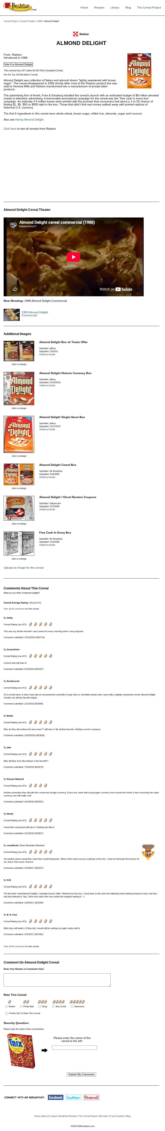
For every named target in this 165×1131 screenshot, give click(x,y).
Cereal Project (11, 21)
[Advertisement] (64, 166)
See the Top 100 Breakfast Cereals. (21, 74)
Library (114, 7)
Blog (128, 7)
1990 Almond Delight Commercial (35, 314)
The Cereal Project (149, 7)
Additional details (47, 354)
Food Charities (117, 1116)
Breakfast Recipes (68, 1116)
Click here (10, 128)
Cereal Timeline (27, 21)
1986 (39, 21)
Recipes (99, 7)
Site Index (103, 1116)
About (44, 1116)
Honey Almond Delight (29, 119)
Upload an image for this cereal (23, 567)
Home (84, 7)
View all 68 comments (14, 609)
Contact (53, 1116)
